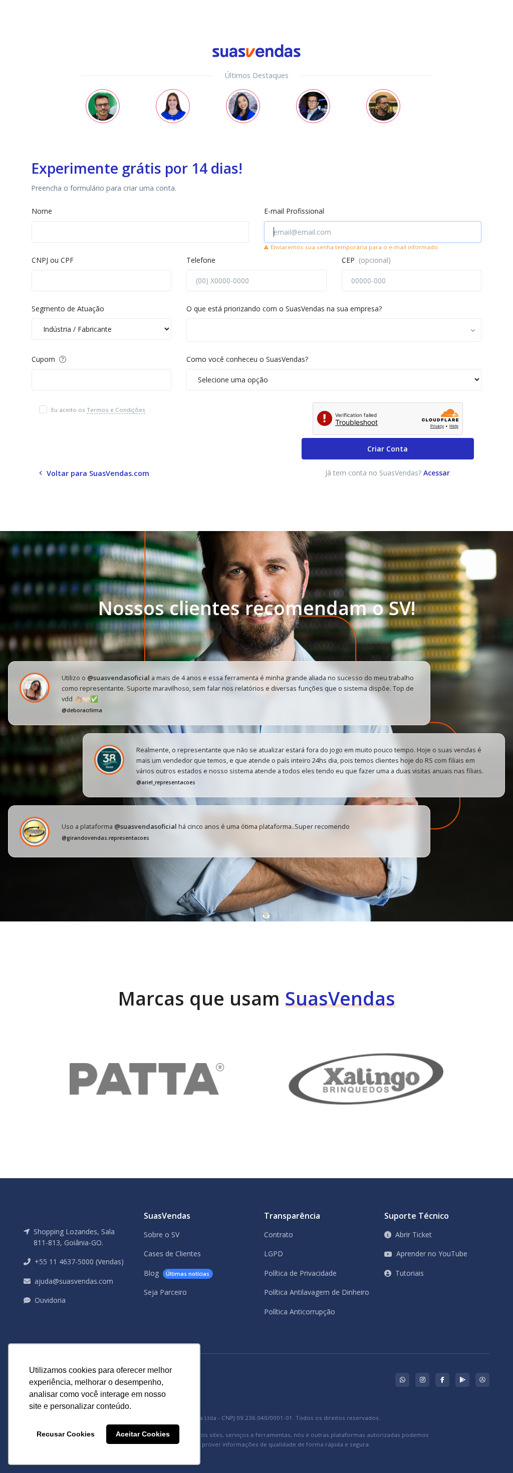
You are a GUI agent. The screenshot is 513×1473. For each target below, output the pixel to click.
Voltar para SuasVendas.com (97, 473)
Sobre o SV (161, 1234)
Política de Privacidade (300, 1273)
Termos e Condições (116, 409)
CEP (366, 260)
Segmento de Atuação (68, 308)
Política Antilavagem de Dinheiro (316, 1292)
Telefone (200, 260)
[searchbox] (234, 331)
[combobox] (333, 329)
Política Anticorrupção (299, 1311)
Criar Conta (387, 448)
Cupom (44, 359)
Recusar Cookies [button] (66, 1434)
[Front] (44, 6)
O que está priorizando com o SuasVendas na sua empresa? (284, 308)
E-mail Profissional (294, 211)
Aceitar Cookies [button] (143, 1434)
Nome (42, 211)
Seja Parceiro (165, 1292)
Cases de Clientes (172, 1253)
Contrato (278, 1234)
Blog (176, 1273)
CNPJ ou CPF (53, 260)
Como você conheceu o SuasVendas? (247, 359)
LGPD (273, 1253)
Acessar (436, 472)
